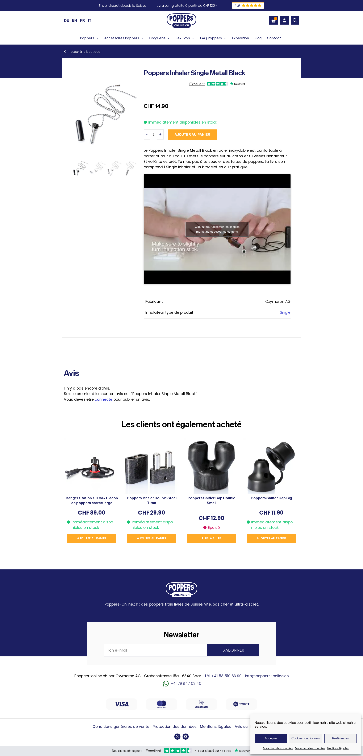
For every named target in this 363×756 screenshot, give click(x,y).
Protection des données (278, 748)
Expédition (240, 38)
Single (285, 312)
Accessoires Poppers (121, 38)
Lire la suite (211, 538)
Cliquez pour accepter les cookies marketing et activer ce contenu (217, 229)
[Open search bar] (295, 20)
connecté (103, 399)
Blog (258, 38)
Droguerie (157, 38)
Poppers (87, 38)
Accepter (271, 738)
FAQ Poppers (211, 38)
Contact (274, 38)
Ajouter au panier (192, 134)
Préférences (340, 738)
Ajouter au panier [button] (92, 538)
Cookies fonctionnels (305, 738)
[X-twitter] (177, 737)
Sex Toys (183, 38)
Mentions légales (338, 748)
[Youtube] (186, 737)
